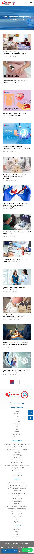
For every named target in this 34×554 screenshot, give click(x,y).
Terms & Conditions (7, 547)
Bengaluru (17, 529)
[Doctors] (24, 418)
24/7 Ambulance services (17, 483)
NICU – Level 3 (17, 514)
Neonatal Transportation (17, 509)
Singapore (17, 537)
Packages (17, 424)
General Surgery (17, 462)
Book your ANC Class (9, 551)
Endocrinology (17, 455)
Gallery (17, 427)
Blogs (17, 429)
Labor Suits (17, 504)
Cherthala (17, 534)
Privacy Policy (20, 547)
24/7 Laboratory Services (17, 488)
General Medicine (17, 460)
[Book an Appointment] (19, 413)
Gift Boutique (17, 498)
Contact (17, 437)
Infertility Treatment (17, 468)
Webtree (21, 551)
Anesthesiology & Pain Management (17, 444)
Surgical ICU (17, 522)
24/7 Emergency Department (17, 485)
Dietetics (17, 452)
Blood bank (17, 491)
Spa (17, 519)
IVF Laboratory (17, 501)
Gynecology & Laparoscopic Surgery (17, 465)
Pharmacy (17, 517)
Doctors (17, 421)
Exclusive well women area (17, 493)
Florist (17, 496)
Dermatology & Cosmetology (17, 450)
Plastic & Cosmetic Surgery (17, 447)
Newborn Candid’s (17, 511)
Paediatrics (17, 473)
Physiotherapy (17, 475)
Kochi (17, 532)
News (17, 432)
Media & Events (17, 434)
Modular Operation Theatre (17, 506)
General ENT (17, 457)
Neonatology (17, 470)
